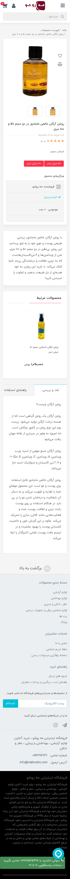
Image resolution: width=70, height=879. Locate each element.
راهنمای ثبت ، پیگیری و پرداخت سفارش (44, 682)
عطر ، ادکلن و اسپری (55, 604)
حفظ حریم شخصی (56, 649)
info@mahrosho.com (33, 762)
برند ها (63, 616)
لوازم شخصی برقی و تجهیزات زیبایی (46, 610)
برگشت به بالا (31, 568)
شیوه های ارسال (58, 676)
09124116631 (39, 755)
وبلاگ (63, 622)
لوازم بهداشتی (59, 598)
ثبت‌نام (10, 703)
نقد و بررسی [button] (50, 390)
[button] (7, 5)
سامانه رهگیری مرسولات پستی (49, 655)
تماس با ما (61, 643)
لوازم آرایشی (60, 592)
